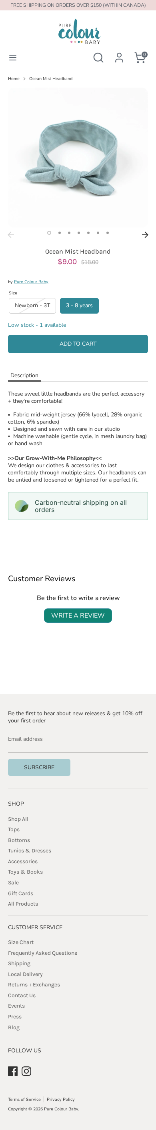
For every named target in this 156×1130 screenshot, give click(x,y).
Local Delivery (25, 974)
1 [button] (49, 233)
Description (24, 375)
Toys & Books (25, 871)
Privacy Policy (61, 1099)
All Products (23, 903)
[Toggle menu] (13, 58)
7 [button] (107, 233)
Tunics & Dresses (29, 850)
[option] (78, 158)
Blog (14, 1027)
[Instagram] (26, 1071)
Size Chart (21, 942)
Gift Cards (20, 893)
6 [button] (98, 233)
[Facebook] (13, 1071)
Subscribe (39, 767)
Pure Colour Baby (31, 282)
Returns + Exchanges (34, 984)
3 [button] (69, 233)
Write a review (78, 615)
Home (14, 79)
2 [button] (59, 233)
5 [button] (88, 233)
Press (15, 1016)
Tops (14, 829)
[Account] (119, 53)
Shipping (19, 963)
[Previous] (11, 235)
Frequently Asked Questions (42, 953)
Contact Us (22, 995)
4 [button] (79, 233)
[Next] (145, 235)
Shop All (18, 819)
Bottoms (19, 840)
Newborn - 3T (32, 305)
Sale (13, 882)
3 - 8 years (79, 305)
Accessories (23, 861)
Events (16, 1005)
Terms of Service (24, 1099)
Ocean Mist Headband (50, 79)
